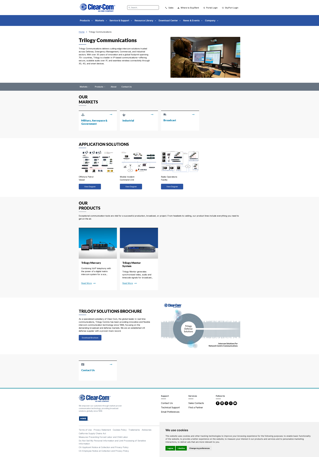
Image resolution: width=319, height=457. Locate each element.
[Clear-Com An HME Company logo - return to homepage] (95, 398)
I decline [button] (181, 448)
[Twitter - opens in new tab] (226, 403)
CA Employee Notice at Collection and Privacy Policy (104, 451)
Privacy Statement (102, 430)
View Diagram (90, 187)
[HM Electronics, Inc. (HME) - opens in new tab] (84, 418)
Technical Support (170, 407)
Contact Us (126, 86)
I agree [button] (170, 448)
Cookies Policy (120, 430)
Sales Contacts (196, 403)
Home (81, 32)
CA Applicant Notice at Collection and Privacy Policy (103, 447)
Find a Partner (195, 407)
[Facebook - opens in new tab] (218, 403)
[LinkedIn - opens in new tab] (222, 403)
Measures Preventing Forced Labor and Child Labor (103, 437)
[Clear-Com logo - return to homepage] (97, 7)
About (113, 86)
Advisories (146, 430)
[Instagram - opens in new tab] (231, 403)
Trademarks (134, 430)
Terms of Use (85, 430)
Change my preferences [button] (199, 448)
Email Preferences (170, 412)
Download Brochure (90, 338)
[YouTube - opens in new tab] (235, 403)
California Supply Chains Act (92, 433)
